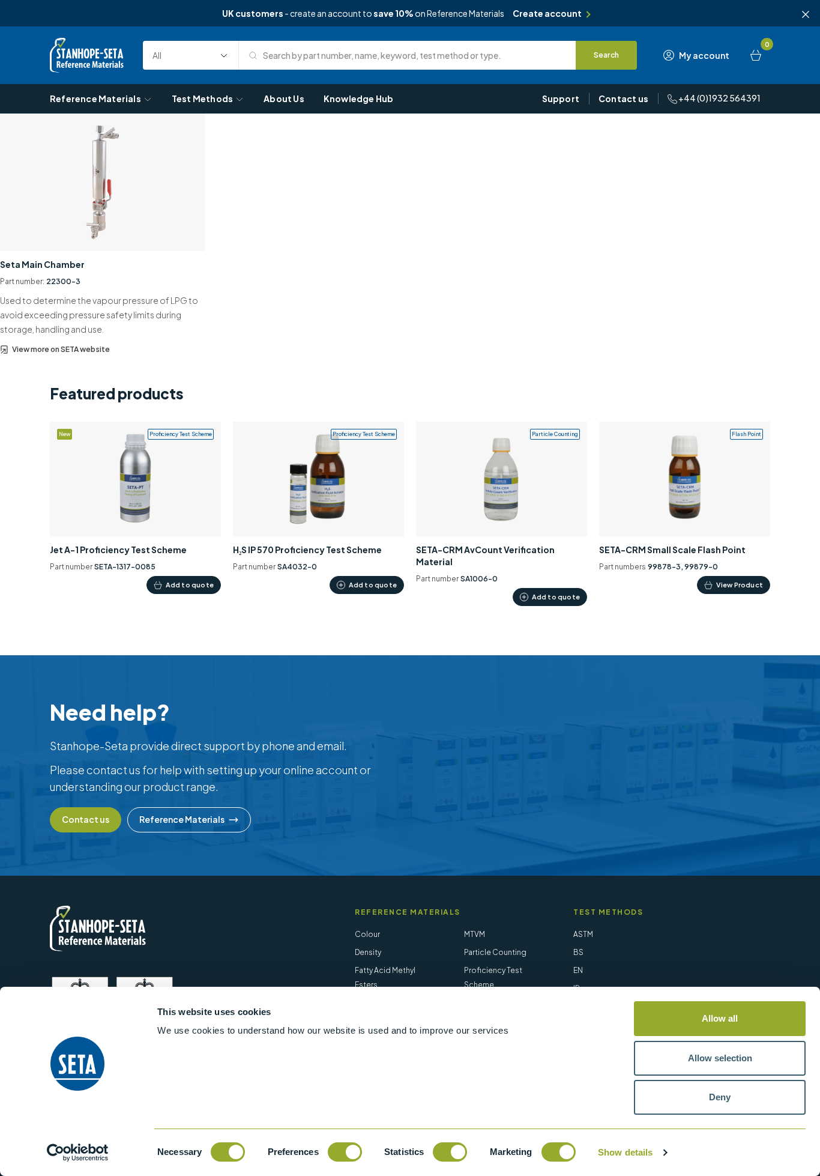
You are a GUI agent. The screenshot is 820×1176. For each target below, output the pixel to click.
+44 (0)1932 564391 (719, 97)
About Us (284, 98)
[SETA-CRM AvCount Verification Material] (501, 514)
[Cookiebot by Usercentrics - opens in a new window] (77, 1153)
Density (368, 952)
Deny (720, 1097)
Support (560, 98)
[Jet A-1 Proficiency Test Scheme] (135, 508)
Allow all (720, 1018)
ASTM (583, 934)
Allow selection (720, 1058)
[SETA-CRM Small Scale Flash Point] (684, 508)
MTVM (474, 934)
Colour (367, 934)
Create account (547, 13)
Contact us (623, 98)
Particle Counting (495, 952)
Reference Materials (95, 98)
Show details (625, 1152)
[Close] (805, 14)
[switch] (345, 1152)
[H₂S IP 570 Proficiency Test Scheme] (318, 508)
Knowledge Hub (359, 98)
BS (578, 952)
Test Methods (202, 98)
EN (578, 970)
